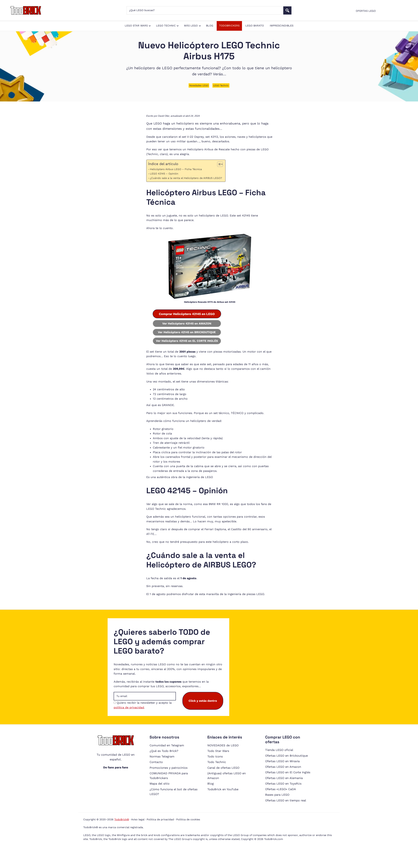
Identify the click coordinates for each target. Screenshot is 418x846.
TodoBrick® (121, 819)
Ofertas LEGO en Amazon (283, 766)
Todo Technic (216, 762)
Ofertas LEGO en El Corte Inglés (287, 772)
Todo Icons (215, 756)
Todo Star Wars (218, 751)
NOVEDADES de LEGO (223, 745)
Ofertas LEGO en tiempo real (285, 800)
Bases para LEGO (277, 794)
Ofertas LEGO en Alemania (284, 778)
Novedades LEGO (198, 85)
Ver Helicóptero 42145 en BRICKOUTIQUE (187, 332)
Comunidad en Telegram (167, 745)
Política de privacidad (160, 819)
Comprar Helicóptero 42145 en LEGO (187, 314)
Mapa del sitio (159, 783)
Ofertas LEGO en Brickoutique (286, 755)
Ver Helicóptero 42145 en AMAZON (186, 323)
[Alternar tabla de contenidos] (218, 164)
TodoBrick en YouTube (222, 789)
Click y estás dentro (203, 700)
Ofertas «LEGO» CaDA (280, 789)
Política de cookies (188, 819)
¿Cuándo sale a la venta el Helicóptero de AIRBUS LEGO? (186, 178)
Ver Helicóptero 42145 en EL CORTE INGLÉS (187, 340)
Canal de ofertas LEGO (223, 767)
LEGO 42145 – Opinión (164, 173)
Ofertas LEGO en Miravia (282, 761)
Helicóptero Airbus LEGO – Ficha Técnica (176, 169)
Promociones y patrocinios (168, 767)
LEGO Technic (221, 85)
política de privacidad (129, 707)
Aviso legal (137, 819)
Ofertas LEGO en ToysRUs (283, 783)
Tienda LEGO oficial (279, 750)
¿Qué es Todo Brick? (164, 751)
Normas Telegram (162, 756)
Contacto (156, 762)
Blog (210, 783)
